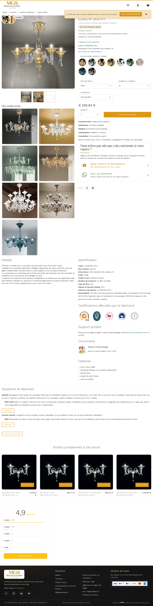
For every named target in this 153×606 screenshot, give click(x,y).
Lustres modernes (94, 37)
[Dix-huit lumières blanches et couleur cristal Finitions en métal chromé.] (20, 200)
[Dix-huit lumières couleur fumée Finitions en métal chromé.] (57, 200)
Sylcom (89, 31)
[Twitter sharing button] (93, 188)
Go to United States (131, 14)
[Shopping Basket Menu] (148, 5)
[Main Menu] (128, 5)
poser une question (12, 434)
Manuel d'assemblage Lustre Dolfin (102, 351)
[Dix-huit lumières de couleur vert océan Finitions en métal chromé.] (20, 163)
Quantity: (84, 110)
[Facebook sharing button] (87, 188)
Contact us (20, 588)
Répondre (8, 410)
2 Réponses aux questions (88, 42)
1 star (7, 547)
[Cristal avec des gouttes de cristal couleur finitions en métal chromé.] (57, 126)
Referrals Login (88, 581)
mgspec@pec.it (93, 591)
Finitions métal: (86, 81)
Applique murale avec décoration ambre (127, 493)
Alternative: (85, 92)
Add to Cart (27, 485)
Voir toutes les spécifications (90, 52)
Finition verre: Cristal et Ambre (93, 56)
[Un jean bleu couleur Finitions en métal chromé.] (20, 237)
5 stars (9, 520)
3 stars (8, 534)
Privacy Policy (60, 582)
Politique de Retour (90, 595)
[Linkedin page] (21, 593)
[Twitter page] (29, 593)
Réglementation (61, 592)
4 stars (9, 527)
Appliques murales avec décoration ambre (89, 493)
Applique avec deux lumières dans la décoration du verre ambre (14, 495)
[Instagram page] (14, 593)
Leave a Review (25, 556)
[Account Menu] (138, 5)
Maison (58, 575)
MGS (143, 603)
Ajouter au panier (127, 115)
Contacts (59, 579)
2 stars (8, 540)
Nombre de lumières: (127, 81)
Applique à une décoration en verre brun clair (49, 495)
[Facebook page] (6, 593)
